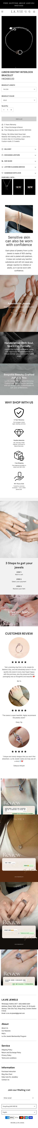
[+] (11, 110)
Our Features (6, 1031)
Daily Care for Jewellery (10, 1077)
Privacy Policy (6, 1055)
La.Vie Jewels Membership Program (14, 1036)
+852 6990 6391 (24, 1004)
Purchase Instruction (9, 1071)
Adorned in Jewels (19, 303)
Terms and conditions (9, 1058)
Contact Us (5, 1080)
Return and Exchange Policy (11, 1052)
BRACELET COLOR (8, 96)
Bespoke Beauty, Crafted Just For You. (19, 376)
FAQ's (3, 1033)
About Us (5, 1028)
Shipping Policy (7, 1050)
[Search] (29, 11)
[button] (15, 67)
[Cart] (34, 11)
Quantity (5, 106)
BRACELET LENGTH (8, 85)
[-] (4, 110)
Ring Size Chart (7, 1074)
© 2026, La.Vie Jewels (17, 1122)
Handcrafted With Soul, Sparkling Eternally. (19, 344)
